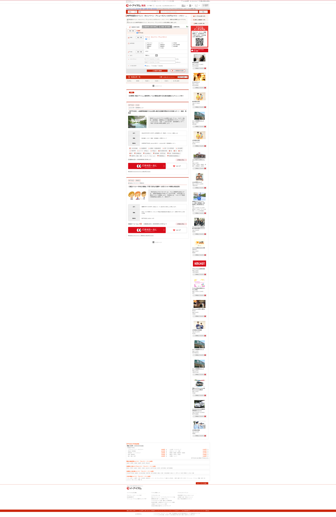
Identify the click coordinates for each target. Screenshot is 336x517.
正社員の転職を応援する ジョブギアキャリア (161, 505)
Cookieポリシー (177, 510)
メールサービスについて (196, 510)
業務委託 (162, 46)
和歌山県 (148, 463)
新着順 (137, 81)
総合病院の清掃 (196, 101)
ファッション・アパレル (192, 478)
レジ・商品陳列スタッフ (198, 120)
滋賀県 (139, 463)
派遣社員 (162, 44)
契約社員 (149, 44)
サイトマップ (194, 1)
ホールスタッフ (196, 82)
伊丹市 (158, 468)
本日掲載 (154, 65)
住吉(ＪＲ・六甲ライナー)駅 (176, 473)
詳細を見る (180, 160)
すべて (148, 39)
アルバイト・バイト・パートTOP (134, 495)
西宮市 (128, 468)
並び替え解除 (176, 81)
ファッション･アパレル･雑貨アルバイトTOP (136, 498)
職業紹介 (149, 46)
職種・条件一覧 (201, 478)
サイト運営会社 (206, 510)
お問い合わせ (147, 510)
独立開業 (175, 46)
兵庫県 (145, 8)
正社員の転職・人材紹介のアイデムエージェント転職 (162, 502)
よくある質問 (186, 1)
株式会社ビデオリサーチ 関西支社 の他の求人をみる (141, 235)
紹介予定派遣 (176, 44)
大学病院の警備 (196, 430)
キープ (178, 166)
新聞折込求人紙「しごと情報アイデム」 (160, 498)
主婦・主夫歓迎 (141, 478)
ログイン (205, 5)
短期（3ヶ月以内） (170, 478)
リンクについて (159, 510)
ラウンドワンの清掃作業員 (198, 268)
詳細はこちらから (199, 68)
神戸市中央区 (153, 468)
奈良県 (143, 463)
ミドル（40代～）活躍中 (132, 478)
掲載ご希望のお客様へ (205, 1)
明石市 (131, 468)
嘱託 (148, 48)
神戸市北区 (154, 8)
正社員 (175, 43)
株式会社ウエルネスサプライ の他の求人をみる (139, 171)
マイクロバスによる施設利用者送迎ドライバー (198, 410)
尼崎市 (139, 468)
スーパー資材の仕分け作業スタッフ (198, 248)
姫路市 (135, 468)
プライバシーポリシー (168, 510)
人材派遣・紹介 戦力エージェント (185, 497)
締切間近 (161, 65)
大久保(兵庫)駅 (142, 473)
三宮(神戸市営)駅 (130, 473)
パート (161, 43)
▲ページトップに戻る (202, 483)
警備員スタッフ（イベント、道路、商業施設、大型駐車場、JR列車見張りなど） (198, 204)
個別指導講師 (195, 62)
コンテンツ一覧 (130, 479)
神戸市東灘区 (170, 468)
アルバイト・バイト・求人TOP (133, 8)
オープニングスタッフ (160, 478)
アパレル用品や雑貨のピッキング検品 (198, 289)
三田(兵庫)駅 (166, 473)
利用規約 (153, 510)
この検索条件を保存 (178, 70)
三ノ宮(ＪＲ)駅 (191, 473)
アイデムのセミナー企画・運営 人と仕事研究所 (161, 500)
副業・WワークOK (182, 478)
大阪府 (128, 463)
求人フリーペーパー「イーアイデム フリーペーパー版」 (163, 497)
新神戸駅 (148, 473)
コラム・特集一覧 (138, 479)
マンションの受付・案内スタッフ (198, 309)
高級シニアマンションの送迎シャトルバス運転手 (198, 389)
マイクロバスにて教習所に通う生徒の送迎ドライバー (198, 227)
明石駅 (185, 473)
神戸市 (149, 8)
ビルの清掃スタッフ (197, 182)
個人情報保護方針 (186, 510)
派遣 (176, 478)
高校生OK (148, 478)
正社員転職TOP (130, 497)
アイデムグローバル (155, 495)
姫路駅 (136, 473)
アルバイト (149, 43)
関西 (142, 8)
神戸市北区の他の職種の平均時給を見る (200, 458)
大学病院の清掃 (196, 140)
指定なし (148, 65)
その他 (161, 48)
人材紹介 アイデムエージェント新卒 (159, 504)
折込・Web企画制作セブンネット (185, 498)
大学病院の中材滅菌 (197, 330)
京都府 (135, 463)
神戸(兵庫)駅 (154, 473)
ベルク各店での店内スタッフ (198, 160)
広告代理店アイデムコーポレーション (186, 495)
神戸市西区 (163, 468)
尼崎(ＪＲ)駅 (160, 473)
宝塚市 (143, 468)
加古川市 (148, 468)
